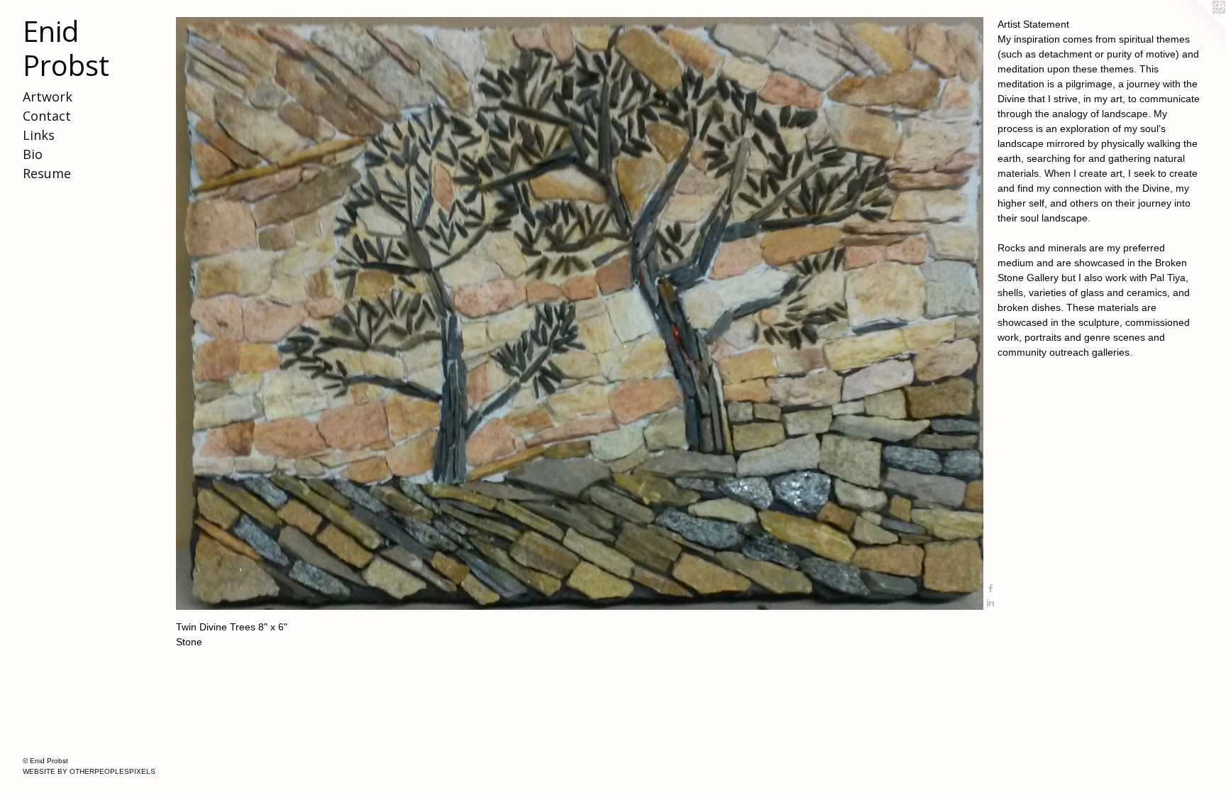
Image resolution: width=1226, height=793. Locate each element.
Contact (47, 115)
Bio (33, 154)
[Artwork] (579, 313)
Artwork (47, 96)
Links (39, 134)
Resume (47, 173)
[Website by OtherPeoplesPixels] (1197, 28)
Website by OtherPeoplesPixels (89, 771)
